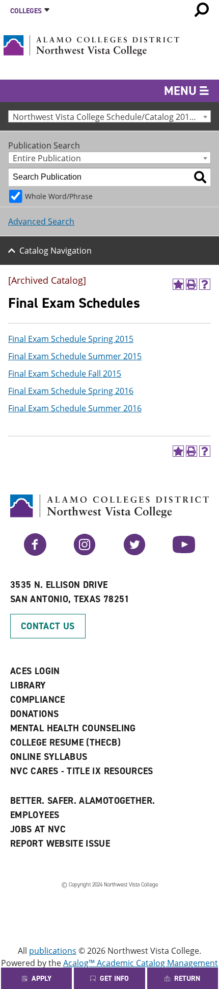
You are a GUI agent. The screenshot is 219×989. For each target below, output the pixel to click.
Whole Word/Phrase (59, 196)
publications (52, 950)
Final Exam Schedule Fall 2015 (64, 373)
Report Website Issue (60, 843)
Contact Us (48, 626)
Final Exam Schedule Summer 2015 (75, 356)
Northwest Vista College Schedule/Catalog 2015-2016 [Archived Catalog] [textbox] (111, 116)
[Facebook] (35, 552)
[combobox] (109, 116)
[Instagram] (84, 552)
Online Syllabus (48, 757)
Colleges (26, 11)
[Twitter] (134, 552)
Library (28, 685)
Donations (34, 714)
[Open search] (202, 10)
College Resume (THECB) (65, 742)
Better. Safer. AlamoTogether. (82, 801)
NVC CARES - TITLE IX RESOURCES (81, 771)
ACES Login (35, 671)
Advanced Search (41, 221)
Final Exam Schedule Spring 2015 (70, 338)
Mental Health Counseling (73, 728)
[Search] (200, 177)
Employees (34, 815)
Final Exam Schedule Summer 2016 (75, 408)
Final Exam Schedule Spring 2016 (70, 391)
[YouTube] (184, 552)
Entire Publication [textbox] (47, 158)
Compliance (37, 700)
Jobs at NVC (38, 829)
